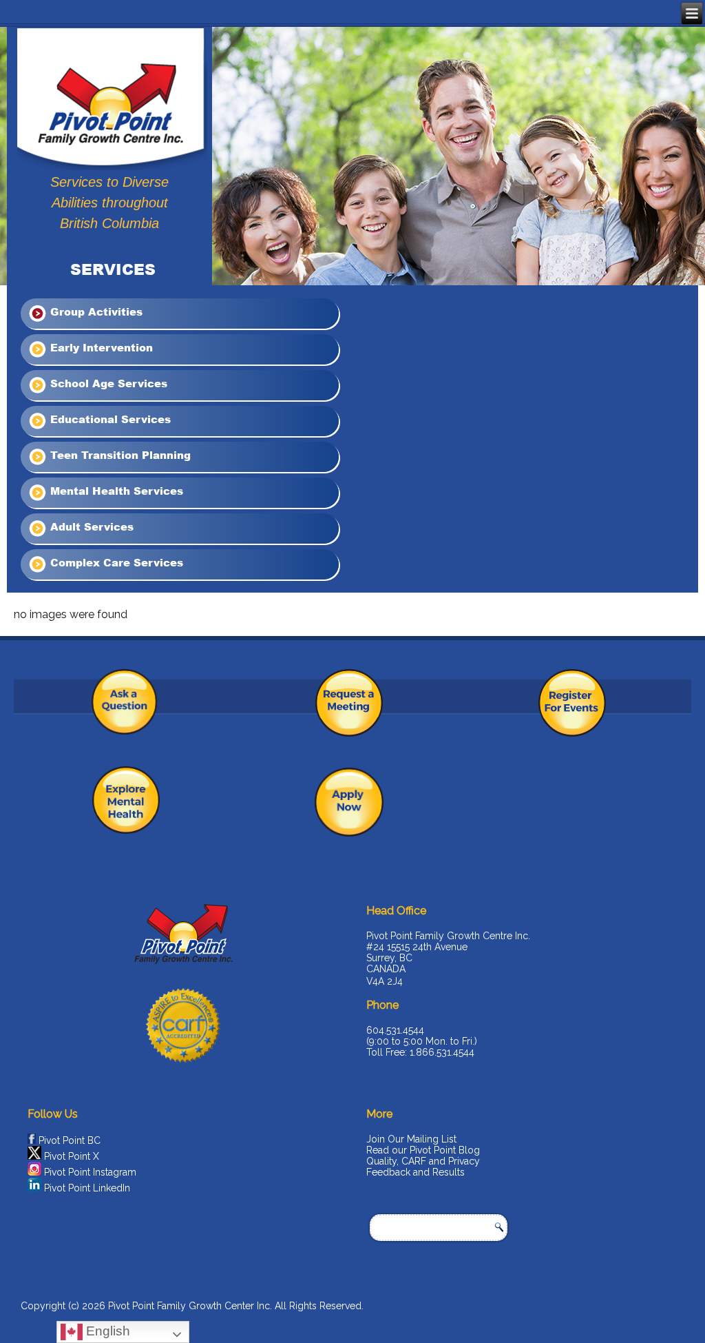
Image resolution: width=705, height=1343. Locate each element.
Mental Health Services (115, 490)
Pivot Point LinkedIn (87, 1187)
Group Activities (95, 311)
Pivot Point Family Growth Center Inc (189, 1305)
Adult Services (90, 526)
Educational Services (109, 419)
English (106, 1331)
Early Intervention (100, 347)
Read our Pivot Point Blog (423, 1150)
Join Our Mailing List (411, 1139)
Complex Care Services (115, 562)
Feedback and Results (415, 1172)
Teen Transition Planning (119, 454)
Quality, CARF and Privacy (423, 1161)
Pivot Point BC (70, 1140)
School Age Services (107, 383)
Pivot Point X (71, 1156)
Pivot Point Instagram (90, 1172)
